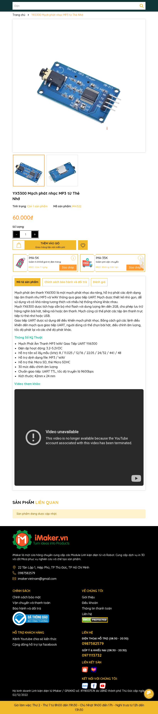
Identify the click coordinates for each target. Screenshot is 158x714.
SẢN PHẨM (36, 502)
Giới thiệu (88, 597)
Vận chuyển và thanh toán (31, 603)
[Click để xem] (79, 86)
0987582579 (26, 573)
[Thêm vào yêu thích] (83, 245)
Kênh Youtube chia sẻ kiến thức (34, 639)
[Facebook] (94, 685)
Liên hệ (87, 614)
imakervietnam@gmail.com (37, 579)
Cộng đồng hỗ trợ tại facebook (35, 644)
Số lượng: (18, 226)
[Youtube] (103, 685)
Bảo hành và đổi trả (27, 608)
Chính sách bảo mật (27, 597)
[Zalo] (85, 685)
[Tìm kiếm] (142, 6)
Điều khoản (90, 603)
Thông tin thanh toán (97, 608)
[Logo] (79, 539)
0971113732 (92, 655)
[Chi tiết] (73, 258)
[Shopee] (85, 669)
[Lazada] (94, 669)
